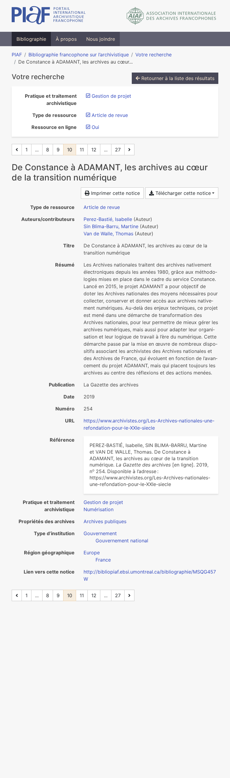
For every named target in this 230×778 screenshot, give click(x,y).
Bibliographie (31, 39)
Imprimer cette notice (115, 193)
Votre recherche (153, 55)
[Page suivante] (129, 149)
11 (82, 150)
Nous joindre (100, 39)
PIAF (17, 55)
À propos (66, 39)
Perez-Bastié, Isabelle (108, 219)
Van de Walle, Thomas (108, 234)
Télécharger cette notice (182, 193)
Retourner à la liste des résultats (177, 78)
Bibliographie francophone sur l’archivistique (78, 55)
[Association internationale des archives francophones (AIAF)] (171, 16)
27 (118, 150)
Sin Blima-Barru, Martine (111, 226)
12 (93, 150)
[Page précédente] (17, 149)
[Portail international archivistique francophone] (49, 16)
